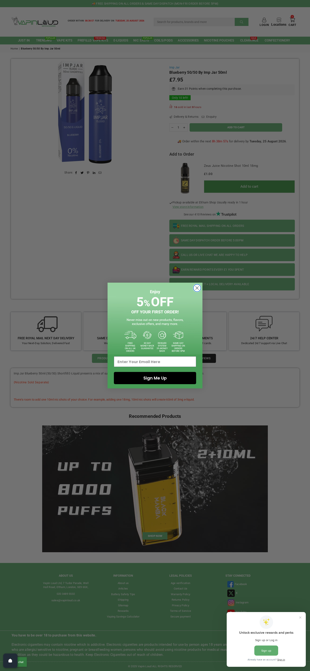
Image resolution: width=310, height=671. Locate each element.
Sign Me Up (155, 378)
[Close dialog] (197, 288)
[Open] (10, 661)
